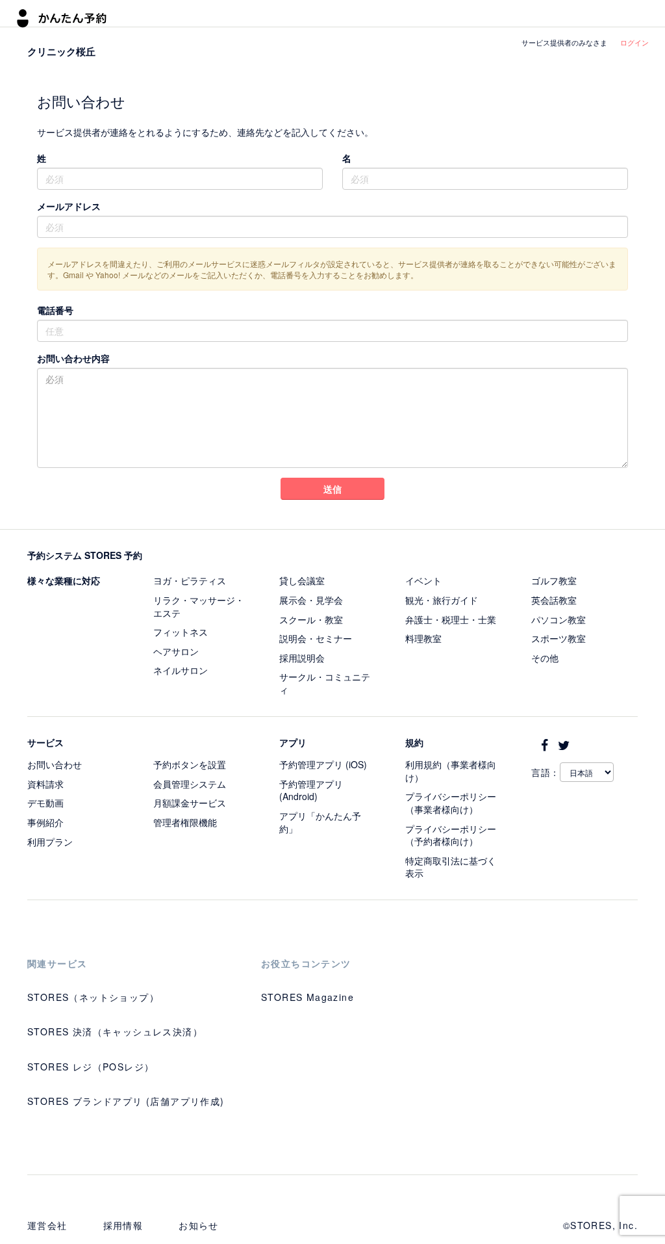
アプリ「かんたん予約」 (320, 822)
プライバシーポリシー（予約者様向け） (450, 835)
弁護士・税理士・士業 (450, 619)
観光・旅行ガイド (441, 599)
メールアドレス (69, 206)
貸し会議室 (302, 580)
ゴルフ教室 (554, 580)
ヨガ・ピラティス (189, 580)
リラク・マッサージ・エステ (198, 606)
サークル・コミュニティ (324, 683)
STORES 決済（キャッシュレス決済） (115, 1031)
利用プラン (50, 841)
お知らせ (199, 1225)
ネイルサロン (180, 670)
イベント (423, 580)
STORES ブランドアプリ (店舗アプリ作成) (126, 1101)
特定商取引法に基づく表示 (450, 867)
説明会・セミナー (315, 638)
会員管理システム (189, 783)
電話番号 (55, 310)
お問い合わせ (54, 764)
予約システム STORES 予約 (84, 555)
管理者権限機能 (185, 822)
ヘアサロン (176, 651)
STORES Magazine (307, 997)
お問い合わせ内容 (73, 358)
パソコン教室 (558, 619)
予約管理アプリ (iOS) (323, 764)
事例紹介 (45, 822)
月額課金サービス (189, 802)
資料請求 (45, 783)
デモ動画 (45, 802)
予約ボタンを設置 (189, 764)
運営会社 (47, 1225)
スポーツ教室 (558, 638)
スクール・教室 (311, 619)
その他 (544, 657)
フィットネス (180, 631)
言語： (545, 772)
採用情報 (123, 1225)
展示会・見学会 (311, 599)
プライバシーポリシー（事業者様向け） (450, 803)
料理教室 (423, 638)
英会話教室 (554, 599)
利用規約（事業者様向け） (450, 771)
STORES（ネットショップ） (93, 997)
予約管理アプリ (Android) (311, 790)
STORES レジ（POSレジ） (90, 1066)
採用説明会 (302, 657)
